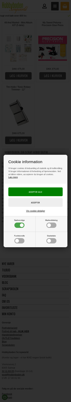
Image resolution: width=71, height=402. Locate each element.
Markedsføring (51, 220)
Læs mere (13, 177)
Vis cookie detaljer (35, 211)
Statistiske (51, 236)
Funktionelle (19, 236)
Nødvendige (19, 220)
